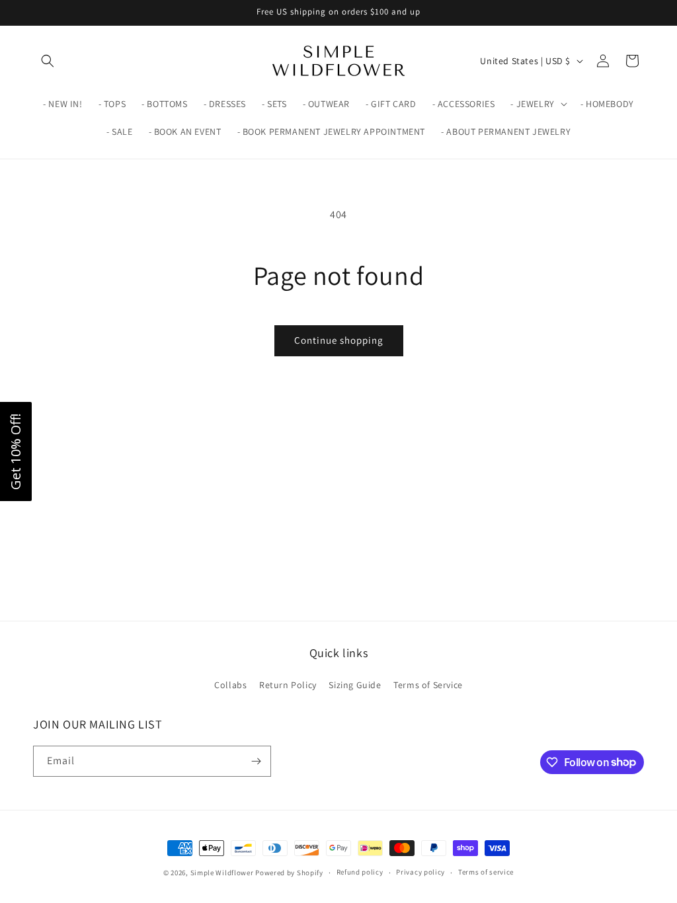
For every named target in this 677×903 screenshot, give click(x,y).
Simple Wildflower (222, 872)
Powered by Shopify (289, 872)
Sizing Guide (355, 685)
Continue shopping (338, 340)
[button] (47, 60)
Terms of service (486, 872)
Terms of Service (428, 685)
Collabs (230, 685)
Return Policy (288, 685)
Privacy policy (420, 872)
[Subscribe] (255, 761)
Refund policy (360, 872)
